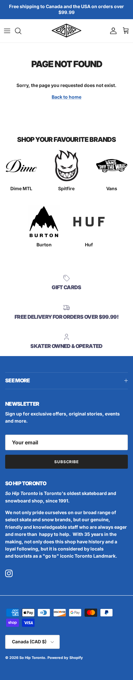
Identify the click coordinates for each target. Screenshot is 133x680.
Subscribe (66, 461)
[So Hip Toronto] (66, 30)
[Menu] (7, 31)
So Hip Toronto (32, 657)
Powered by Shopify (65, 657)
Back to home (66, 97)
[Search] (21, 31)
